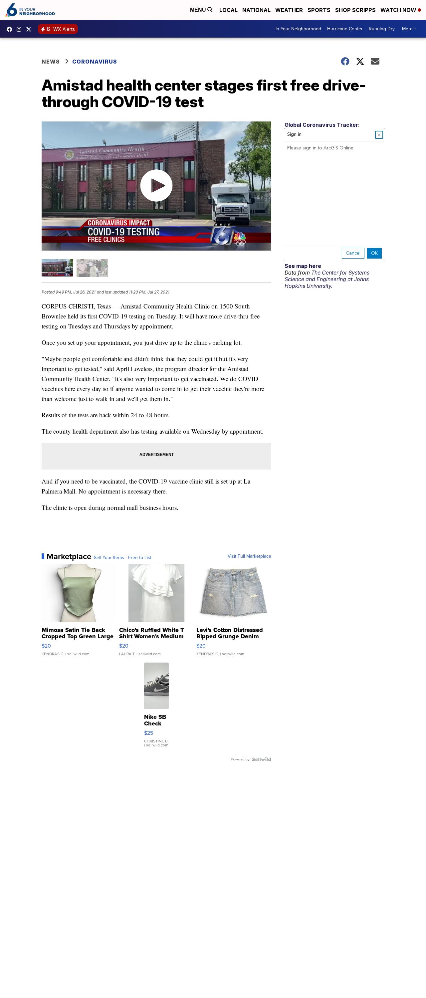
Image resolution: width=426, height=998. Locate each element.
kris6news (21, 29)
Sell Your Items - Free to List (122, 557)
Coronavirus (94, 61)
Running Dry (382, 28)
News (51, 61)
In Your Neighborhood (298, 28)
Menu (198, 10)
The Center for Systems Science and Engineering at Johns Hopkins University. (327, 279)
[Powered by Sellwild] (261, 759)
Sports (319, 10)
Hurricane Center (345, 28)
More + (409, 28)
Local (228, 10)
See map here (303, 266)
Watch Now (399, 10)
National (256, 10)
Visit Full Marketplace (249, 556)
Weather (289, 10)
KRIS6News (11, 29)
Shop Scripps (355, 10)
